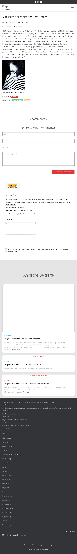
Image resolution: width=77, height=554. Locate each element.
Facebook (35, 2)
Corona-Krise (6, 463)
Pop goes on (6, 500)
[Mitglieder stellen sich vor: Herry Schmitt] (38, 356)
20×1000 (5, 450)
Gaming (4, 471)
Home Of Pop (6, 479)
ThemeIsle (45, 549)
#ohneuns (5, 442)
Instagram (38, 2)
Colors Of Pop (6, 459)
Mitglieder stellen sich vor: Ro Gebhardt (19, 211)
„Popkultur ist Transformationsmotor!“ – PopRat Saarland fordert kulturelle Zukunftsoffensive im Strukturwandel (37, 408)
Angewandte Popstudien (10, 455)
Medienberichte (7, 483)
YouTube (41, 2)
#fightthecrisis (6, 438)
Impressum (43, 545)
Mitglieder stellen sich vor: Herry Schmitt (22, 364)
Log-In (51, 545)
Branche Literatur (17, 100)
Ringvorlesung (6, 517)
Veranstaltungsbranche (9, 525)
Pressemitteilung (7, 512)
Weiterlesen (16, 349)
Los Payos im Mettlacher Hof (15, 208)
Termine (5, 521)
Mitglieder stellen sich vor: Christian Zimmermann (27, 383)
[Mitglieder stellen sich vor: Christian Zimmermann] (38, 376)
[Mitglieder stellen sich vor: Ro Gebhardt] (38, 308)
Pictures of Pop (7, 496)
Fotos (4, 467)
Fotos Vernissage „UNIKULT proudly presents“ (21, 214)
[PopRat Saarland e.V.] (8, 7)
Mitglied (27, 100)
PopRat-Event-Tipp (8, 508)
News (4, 492)
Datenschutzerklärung (30, 545)
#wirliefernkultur (7, 446)
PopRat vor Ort (7, 504)
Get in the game (7, 475)
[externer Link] (39, 250)
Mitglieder (14, 96)
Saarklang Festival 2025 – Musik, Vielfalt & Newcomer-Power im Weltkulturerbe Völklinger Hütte (37, 199)
